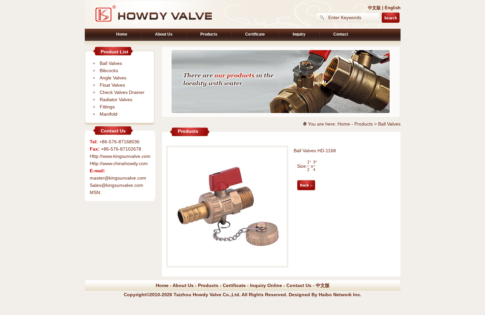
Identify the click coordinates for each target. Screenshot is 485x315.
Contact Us (298, 285)
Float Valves (112, 85)
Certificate (255, 34)
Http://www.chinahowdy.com (119, 163)
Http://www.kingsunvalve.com (120, 156)
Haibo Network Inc (339, 294)
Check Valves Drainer (122, 92)
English (393, 7)
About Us (164, 34)
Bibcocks (109, 70)
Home (121, 34)
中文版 (374, 7)
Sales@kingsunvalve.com (116, 185)
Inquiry (299, 34)
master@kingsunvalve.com (118, 178)
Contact (340, 34)
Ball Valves (111, 63)
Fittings (107, 106)
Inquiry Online (266, 285)
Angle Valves (113, 77)
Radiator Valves (116, 99)
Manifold (108, 114)
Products (208, 34)
